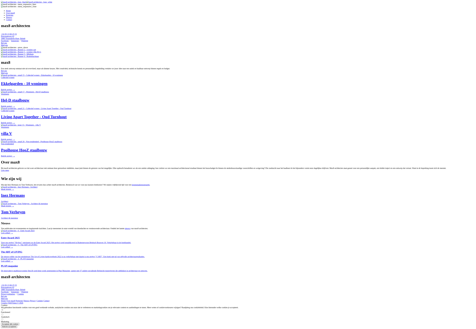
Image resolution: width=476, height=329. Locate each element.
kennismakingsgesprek (141, 185)
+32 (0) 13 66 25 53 (9, 34)
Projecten (9, 15)
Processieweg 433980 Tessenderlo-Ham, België (13, 37)
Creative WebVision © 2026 (12, 303)
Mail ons (4, 45)
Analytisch (5, 317)
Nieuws (9, 17)
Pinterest (24, 41)
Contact (9, 20)
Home (8, 11)
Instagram (15, 41)
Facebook (5, 41)
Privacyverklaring (8, 294)
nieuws (127, 228)
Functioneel (5, 312)
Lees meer (5, 170)
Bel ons (4, 43)
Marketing (5, 322)
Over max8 (10, 13)
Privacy (33, 301)
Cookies (20, 294)
